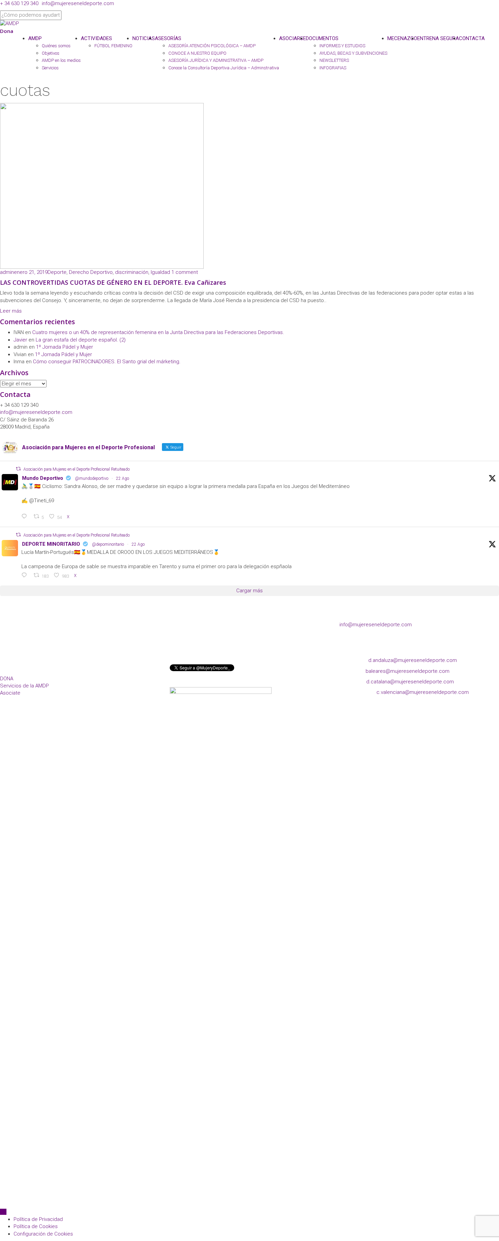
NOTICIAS (143, 38)
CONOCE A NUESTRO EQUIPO (197, 53)
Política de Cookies (36, 1226)
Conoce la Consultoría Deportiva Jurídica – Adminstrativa (223, 67)
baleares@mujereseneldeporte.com (407, 671)
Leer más (11, 311)
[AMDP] (9, 23)
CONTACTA (472, 38)
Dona (6, 31)
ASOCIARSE (292, 38)
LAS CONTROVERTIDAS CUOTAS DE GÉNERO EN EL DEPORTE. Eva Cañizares (113, 282)
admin (7, 272)
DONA (6, 679)
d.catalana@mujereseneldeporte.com (410, 682)
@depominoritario (108, 544)
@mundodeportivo (91, 478)
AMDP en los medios (61, 60)
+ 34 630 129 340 (19, 3)
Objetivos (50, 53)
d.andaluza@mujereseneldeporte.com (412, 660)
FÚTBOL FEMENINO (113, 45)
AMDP (35, 38)
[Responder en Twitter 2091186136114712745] (26, 575)
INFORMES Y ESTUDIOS (342, 45)
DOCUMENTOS (322, 38)
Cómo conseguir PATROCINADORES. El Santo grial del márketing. (107, 362)
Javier (20, 340)
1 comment (184, 272)
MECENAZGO (402, 38)
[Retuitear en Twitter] (18, 468)
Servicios (50, 67)
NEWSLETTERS (334, 60)
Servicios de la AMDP (24, 686)
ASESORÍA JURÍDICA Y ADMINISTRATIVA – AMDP (215, 60)
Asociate (10, 693)
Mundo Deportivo (42, 478)
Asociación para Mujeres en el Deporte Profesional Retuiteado (76, 469)
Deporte (57, 272)
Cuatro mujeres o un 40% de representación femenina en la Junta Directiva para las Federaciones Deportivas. (158, 332)
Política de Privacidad (38, 1219)
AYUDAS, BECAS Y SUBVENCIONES (353, 53)
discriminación (131, 272)
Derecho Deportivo (91, 272)
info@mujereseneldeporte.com (78, 3)
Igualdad (160, 272)
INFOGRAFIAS (332, 67)
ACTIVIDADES (96, 38)
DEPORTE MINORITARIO (51, 544)
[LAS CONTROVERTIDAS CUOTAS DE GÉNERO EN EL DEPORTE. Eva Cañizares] (102, 185)
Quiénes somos (56, 45)
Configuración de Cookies (43, 1234)
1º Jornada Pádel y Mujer (64, 347)
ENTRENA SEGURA (438, 38)
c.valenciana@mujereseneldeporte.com (422, 692)
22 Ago (122, 478)
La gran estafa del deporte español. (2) (81, 340)
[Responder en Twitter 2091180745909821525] (26, 517)
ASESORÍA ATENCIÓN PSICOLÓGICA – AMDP (212, 45)
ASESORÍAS (168, 38)
